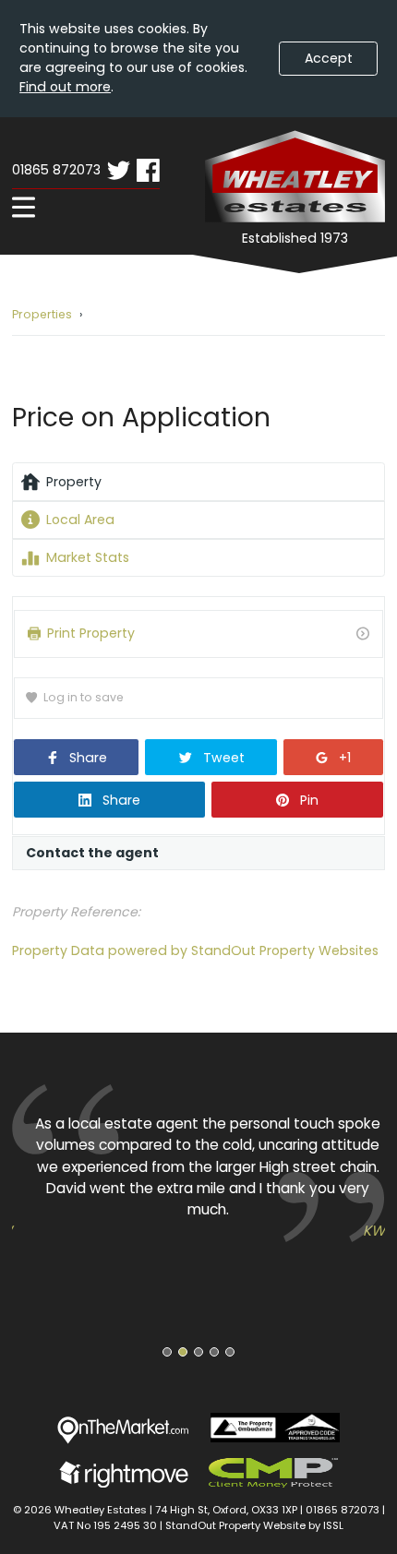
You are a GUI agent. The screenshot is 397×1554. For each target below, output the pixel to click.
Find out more (65, 87)
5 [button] (230, 1352)
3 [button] (198, 1352)
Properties (42, 314)
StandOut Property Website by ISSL (254, 1525)
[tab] (198, 481)
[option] (198, 1162)
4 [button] (214, 1352)
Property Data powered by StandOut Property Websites (195, 950)
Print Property (91, 633)
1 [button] (167, 1352)
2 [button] (182, 1352)
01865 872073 (56, 170)
